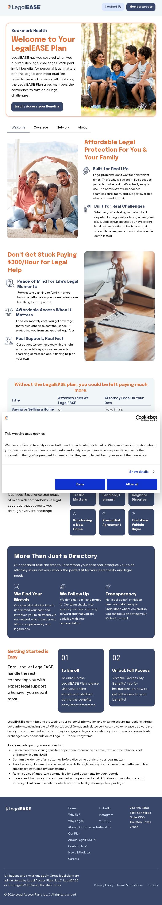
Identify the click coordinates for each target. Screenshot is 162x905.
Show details (138, 471)
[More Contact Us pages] (86, 846)
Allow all (132, 484)
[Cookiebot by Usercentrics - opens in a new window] (138, 418)
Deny (80, 484)
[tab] (18, 128)
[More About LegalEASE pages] (95, 840)
